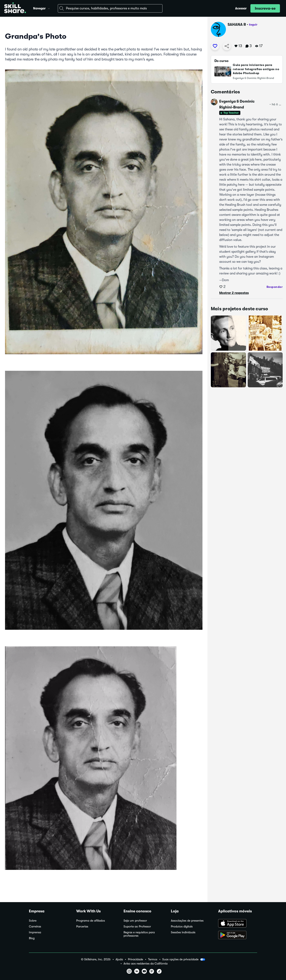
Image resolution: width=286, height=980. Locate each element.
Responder (275, 286)
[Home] (15, 8)
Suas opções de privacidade (180, 959)
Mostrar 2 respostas (234, 293)
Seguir (253, 24)
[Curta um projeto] (215, 46)
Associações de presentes (187, 920)
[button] (49, 8)
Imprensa (35, 932)
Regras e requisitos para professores (139, 934)
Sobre (32, 920)
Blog (32, 938)
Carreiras (35, 926)
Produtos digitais (182, 926)
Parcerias (82, 926)
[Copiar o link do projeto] (227, 46)
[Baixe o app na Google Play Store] (237, 935)
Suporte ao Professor (137, 926)
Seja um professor (135, 920)
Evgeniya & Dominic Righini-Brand (237, 104)
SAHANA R (237, 24)
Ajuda (119, 959)
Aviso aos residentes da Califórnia (145, 963)
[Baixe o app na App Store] (237, 923)
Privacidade (135, 959)
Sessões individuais (183, 932)
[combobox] (110, 8)
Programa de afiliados (90, 920)
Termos (152, 959)
